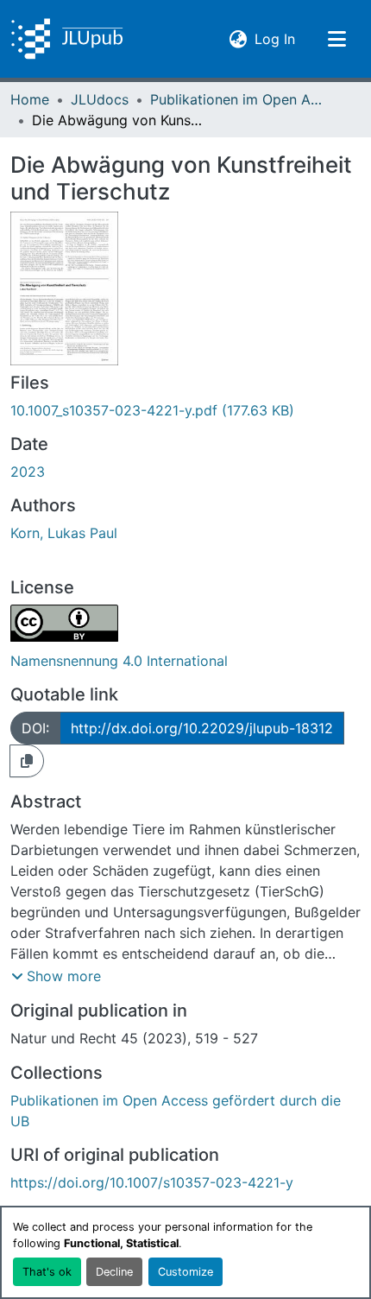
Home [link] (29, 99)
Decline (114, 1271)
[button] (66, 38)
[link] (185, 410)
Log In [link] (275, 38)
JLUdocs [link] (100, 99)
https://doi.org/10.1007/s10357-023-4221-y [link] (151, 1182)
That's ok (47, 1271)
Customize (185, 1271)
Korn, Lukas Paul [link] (63, 533)
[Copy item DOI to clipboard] (26, 761)
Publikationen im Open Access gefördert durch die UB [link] (236, 99)
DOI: (35, 728)
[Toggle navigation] (336, 38)
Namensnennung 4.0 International (119, 660)
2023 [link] (27, 471)
